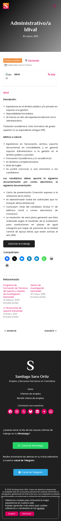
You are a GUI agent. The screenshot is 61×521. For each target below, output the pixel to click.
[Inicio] (30, 389)
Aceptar (11, 513)
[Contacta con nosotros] (30, 405)
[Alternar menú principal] (54, 6)
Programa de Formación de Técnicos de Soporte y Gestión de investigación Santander (15, 291)
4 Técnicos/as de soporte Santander (13, 309)
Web (52, 74)
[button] (30, 445)
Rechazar (26, 513)
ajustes (40, 508)
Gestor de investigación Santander (37, 288)
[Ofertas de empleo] (30, 394)
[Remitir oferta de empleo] (30, 398)
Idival (6, 92)
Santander (33, 60)
